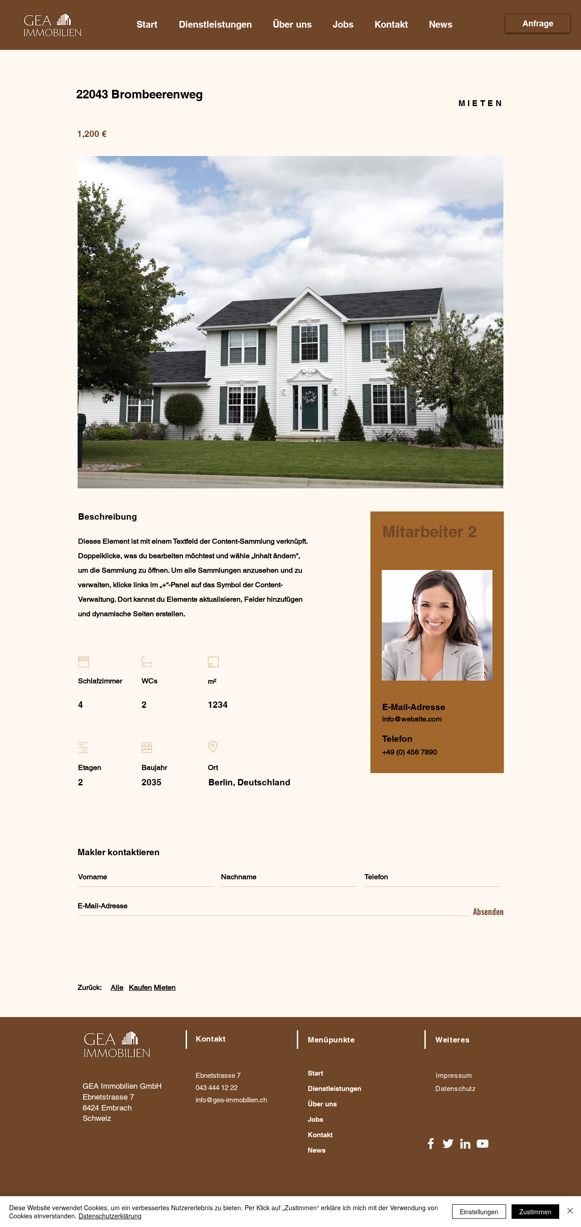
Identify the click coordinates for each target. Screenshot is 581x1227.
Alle (117, 987)
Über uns (322, 1104)
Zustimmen (535, 1211)
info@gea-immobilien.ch (231, 1100)
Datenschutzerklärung (110, 1215)
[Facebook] (430, 1143)
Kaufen (140, 987)
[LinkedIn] (465, 1143)
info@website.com (412, 719)
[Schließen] (570, 1211)
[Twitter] (448, 1143)
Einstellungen (479, 1211)
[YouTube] (482, 1143)
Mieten (165, 987)
